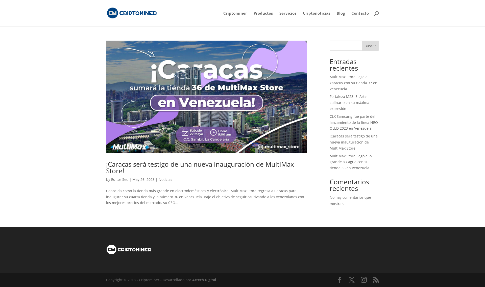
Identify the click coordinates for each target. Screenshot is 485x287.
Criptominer (235, 13)
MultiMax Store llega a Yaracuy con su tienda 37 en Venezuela (353, 82)
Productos (263, 13)
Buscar (370, 45)
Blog (341, 13)
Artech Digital (204, 279)
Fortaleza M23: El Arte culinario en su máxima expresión (349, 102)
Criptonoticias (316, 13)
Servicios (287, 13)
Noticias (165, 179)
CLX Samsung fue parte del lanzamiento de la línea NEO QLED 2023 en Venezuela (354, 122)
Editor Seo (119, 179)
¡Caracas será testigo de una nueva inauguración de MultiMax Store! (200, 167)
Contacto (360, 13)
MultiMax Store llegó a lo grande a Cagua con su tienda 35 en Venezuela (351, 162)
